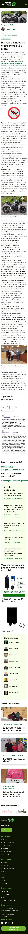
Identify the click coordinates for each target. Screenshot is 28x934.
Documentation (6, 845)
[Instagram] (9, 923)
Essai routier (5, 854)
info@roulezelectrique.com (12, 470)
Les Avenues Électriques (8, 900)
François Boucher (11, 29)
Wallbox (3, 871)
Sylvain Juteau (13, 648)
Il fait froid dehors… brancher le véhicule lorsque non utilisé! (14, 525)
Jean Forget (13, 680)
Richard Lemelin (14, 692)
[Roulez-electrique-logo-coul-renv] (8, 4)
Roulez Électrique (17, 498)
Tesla (2, 877)
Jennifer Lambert (18, 531)
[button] (26, 4)
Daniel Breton (13, 661)
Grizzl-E (3, 880)
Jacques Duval (16, 542)
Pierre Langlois (13, 686)
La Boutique (5, 894)
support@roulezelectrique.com (14, 480)
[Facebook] (6, 923)
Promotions (5, 862)
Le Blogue (4, 891)
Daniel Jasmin (18, 558)
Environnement (6, 851)
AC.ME (3, 897)
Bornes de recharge (7, 842)
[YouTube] (2, 923)
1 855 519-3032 (7, 467)
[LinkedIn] (12, 923)
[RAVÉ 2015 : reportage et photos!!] (14, 751)
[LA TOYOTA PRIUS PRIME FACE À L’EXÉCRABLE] (14, 720)
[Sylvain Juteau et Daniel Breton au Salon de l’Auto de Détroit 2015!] (14, 784)
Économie (4, 848)
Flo (2, 874)
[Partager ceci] (7, 407)
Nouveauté (4, 883)
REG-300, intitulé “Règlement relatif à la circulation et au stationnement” (12, 63)
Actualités (4, 839)
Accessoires (5, 865)
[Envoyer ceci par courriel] (3, 407)
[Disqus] (14, 433)
